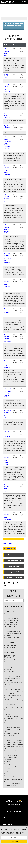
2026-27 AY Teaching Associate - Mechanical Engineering (7, 198)
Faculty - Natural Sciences (14, 751)
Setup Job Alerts (9, 548)
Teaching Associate (12, 637)
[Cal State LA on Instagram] (13, 583)
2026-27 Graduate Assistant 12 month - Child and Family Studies (7, 228)
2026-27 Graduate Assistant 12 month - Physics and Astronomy (7, 487)
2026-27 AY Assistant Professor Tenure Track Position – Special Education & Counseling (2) (7, 143)
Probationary (11, 660)
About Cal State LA (14, 555)
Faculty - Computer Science (14, 727)
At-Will (9, 657)
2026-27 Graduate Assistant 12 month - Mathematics (7, 516)
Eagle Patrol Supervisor (7, 126)
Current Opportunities (14, 560)
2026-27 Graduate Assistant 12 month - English (7, 51)
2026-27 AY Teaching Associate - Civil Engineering (7, 88)
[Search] (22, 2)
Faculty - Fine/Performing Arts (15, 740)
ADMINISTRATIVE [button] (6, 824)
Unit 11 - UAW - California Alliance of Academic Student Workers (12, 678)
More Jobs (13, 539)
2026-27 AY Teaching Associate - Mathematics (7, 434)
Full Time (10, 774)
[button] (25, 2)
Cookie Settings (14, 837)
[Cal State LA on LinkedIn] (18, 583)
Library (9, 761)
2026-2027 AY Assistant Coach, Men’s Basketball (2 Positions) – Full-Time (7, 392)
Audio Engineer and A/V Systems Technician (7, 114)
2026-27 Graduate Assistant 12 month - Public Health (7, 364)
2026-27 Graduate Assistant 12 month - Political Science (7, 460)
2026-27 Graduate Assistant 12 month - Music (7, 312)
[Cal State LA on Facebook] (5, 583)
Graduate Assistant (12, 618)
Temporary (11, 662)
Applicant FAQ (14, 572)
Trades (9, 768)
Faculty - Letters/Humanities (15, 744)
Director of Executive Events (7, 75)
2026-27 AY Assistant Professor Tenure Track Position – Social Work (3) (7, 259)
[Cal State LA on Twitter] (9, 583)
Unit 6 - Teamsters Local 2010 (15, 695)
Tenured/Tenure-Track (13, 664)
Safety (9, 764)
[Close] (26, 827)
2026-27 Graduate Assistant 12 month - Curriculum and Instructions (7, 285)
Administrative (11, 710)
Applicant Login (14, 566)
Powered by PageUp (7, 543)
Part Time (10, 776)
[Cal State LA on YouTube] (5, 586)
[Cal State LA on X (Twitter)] (11, 812)
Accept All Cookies (14, 841)
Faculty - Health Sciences (13, 742)
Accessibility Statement (14, 577)
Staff (9, 635)
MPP (9, 669)
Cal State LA (7, 2)
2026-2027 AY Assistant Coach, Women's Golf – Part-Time (7, 414)
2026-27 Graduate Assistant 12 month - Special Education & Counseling (7, 171)
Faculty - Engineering (13, 733)
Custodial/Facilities (12, 716)
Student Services (11, 766)
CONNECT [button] (4, 817)
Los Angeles (11, 647)
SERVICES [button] (4, 821)
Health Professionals (13, 755)
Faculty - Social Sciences (13, 753)
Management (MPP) (13, 629)
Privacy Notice (23, 834)
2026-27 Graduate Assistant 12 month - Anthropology (7, 338)
